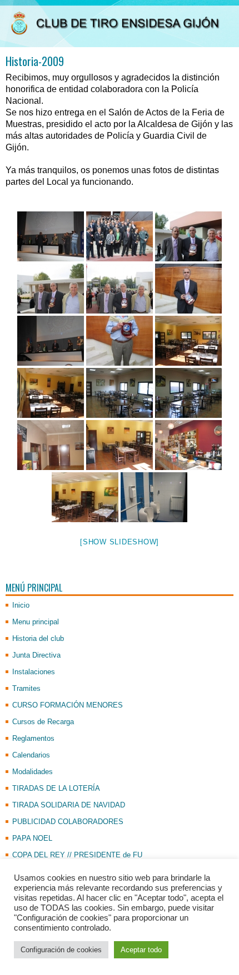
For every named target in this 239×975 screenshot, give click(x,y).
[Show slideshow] (119, 542)
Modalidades (32, 771)
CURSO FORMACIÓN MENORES (67, 705)
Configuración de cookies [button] (61, 950)
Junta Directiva (36, 655)
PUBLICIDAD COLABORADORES (67, 821)
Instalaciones (33, 672)
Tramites (26, 688)
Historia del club (38, 638)
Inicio (20, 605)
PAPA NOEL (32, 838)
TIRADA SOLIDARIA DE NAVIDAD (68, 805)
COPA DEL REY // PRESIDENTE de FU (77, 855)
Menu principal (35, 622)
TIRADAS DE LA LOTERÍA (56, 788)
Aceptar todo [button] (141, 950)
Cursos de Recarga (43, 722)
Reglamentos (33, 738)
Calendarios (31, 755)
